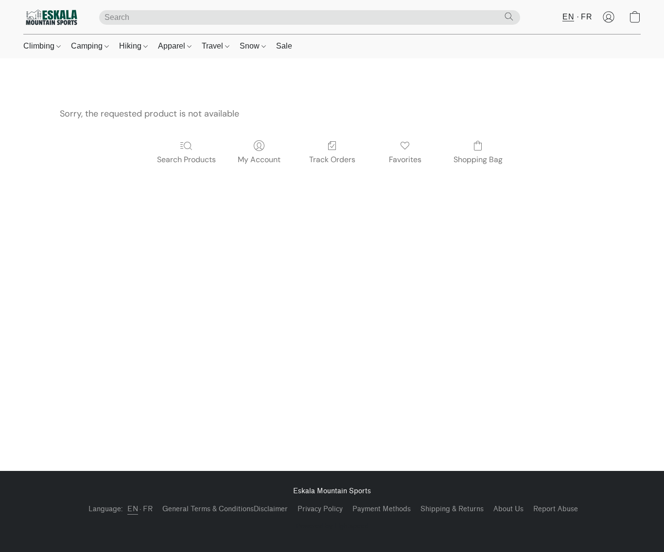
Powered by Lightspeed (332, 526)
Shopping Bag (478, 159)
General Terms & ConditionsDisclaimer (225, 509)
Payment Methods (381, 509)
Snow (251, 46)
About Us (508, 509)
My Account (259, 159)
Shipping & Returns (452, 509)
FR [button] (586, 17)
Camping (88, 46)
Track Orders (332, 159)
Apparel (172, 46)
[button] (51, 17)
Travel (213, 46)
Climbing (39, 46)
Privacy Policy (320, 509)
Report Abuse (555, 509)
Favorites (405, 159)
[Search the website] (509, 16)
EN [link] (132, 509)
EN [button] (568, 17)
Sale (284, 46)
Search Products (186, 159)
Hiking (131, 46)
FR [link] (148, 509)
